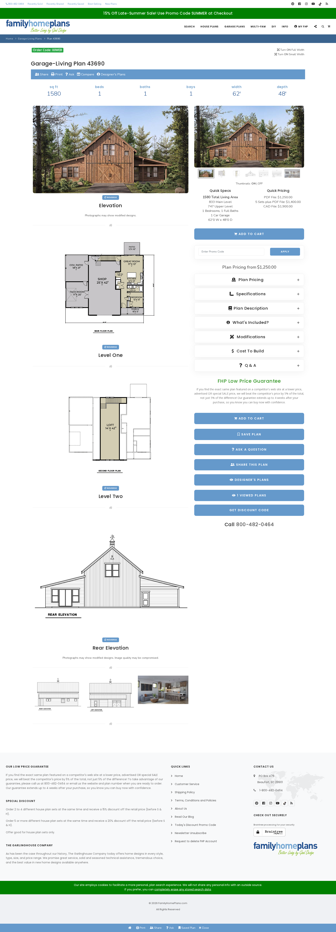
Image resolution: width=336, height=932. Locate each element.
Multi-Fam (258, 26)
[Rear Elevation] (110, 575)
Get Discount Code (249, 510)
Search (189, 26)
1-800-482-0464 (271, 790)
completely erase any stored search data (182, 889)
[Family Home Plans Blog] (326, 4)
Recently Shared (55, 3)
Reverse (112, 197)
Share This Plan (251, 464)
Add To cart (250, 418)
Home (9, 38)
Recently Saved (76, 3)
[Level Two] (110, 429)
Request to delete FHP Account (196, 841)
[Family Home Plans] (38, 26)
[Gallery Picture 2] (110, 695)
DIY (274, 26)
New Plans (111, 3)
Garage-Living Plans (30, 38)
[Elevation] (249, 137)
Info (285, 26)
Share (43, 74)
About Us (181, 809)
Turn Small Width (290, 54)
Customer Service (187, 784)
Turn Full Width (291, 50)
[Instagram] (306, 4)
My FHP (303, 26)
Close (205, 928)
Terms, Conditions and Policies (195, 800)
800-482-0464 (16, 3)
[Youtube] (313, 4)
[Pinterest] (292, 4)
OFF (260, 183)
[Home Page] (129, 928)
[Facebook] (299, 4)
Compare (87, 74)
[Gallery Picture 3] (163, 690)
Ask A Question (250, 449)
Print (58, 74)
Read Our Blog (184, 817)
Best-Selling (94, 3)
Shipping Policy (185, 792)
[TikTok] (320, 4)
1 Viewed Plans (251, 495)
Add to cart (250, 234)
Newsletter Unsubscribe (190, 833)
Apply (285, 251)
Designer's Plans (112, 74)
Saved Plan (188, 928)
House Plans (209, 26)
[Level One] (110, 288)
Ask (71, 74)
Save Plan (250, 434)
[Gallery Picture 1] (58, 695)
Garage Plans (234, 26)
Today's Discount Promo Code (195, 825)
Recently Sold (35, 3)
